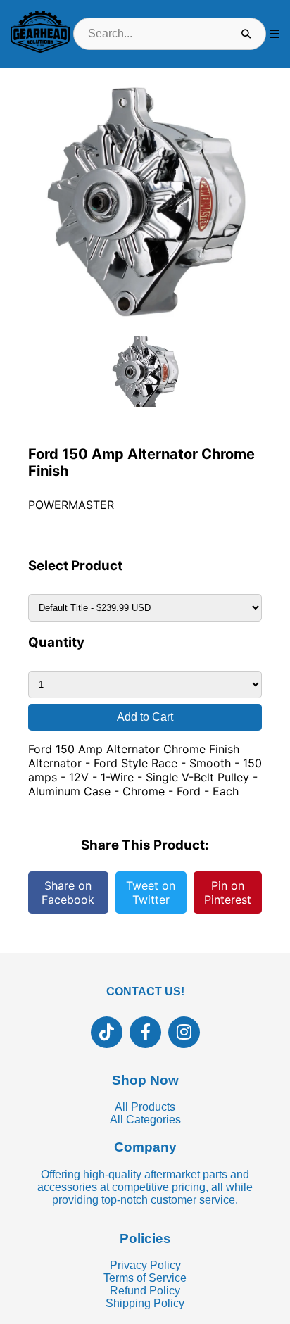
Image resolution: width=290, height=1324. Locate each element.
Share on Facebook (68, 892)
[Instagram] (184, 1032)
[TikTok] (106, 1032)
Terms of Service (145, 1278)
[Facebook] (145, 1032)
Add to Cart (145, 717)
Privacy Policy (145, 1265)
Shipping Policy (145, 1303)
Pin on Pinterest (227, 892)
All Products (145, 1107)
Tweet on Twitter (150, 892)
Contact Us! (145, 991)
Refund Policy (145, 1291)
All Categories (145, 1120)
